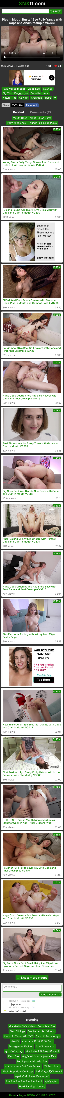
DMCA (31, 1095)
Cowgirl (23, 97)
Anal (45, 93)
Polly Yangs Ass (16, 122)
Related (18, 112)
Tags (22, 1095)
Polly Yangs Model (14, 88)
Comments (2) (40, 112)
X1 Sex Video (51, 1066)
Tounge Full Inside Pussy (42, 122)
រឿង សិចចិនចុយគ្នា (14, 1051)
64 (59, 65)
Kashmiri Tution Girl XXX (18, 1036)
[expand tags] (55, 98)
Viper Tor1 (33, 88)
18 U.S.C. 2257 (46, 1095)
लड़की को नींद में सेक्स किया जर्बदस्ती (32, 1076)
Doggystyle (21, 93)
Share (6, 105)
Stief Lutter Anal (45, 1046)
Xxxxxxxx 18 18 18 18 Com (37, 1041)
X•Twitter (17, 105)
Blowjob (48, 88)
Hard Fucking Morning (32, 1086)
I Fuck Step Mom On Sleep (17, 1071)
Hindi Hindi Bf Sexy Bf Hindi (42, 1051)
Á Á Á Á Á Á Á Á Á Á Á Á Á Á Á (24, 1081)
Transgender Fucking (21, 1046)
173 (48, 65)
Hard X (15, 1041)
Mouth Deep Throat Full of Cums (32, 117)
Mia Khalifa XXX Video (22, 1026)
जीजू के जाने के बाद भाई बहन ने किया (39, 1056)
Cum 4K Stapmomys (48, 1036)
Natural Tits (9, 97)
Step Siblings (17, 1031)
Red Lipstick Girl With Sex (32, 1061)
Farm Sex (13, 1056)
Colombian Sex (46, 1026)
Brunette (36, 93)
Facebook (32, 105)
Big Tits (7, 93)
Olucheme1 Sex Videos (41, 1031)
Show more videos (34, 977)
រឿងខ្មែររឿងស (51, 1081)
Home (12, 1095)
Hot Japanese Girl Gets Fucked (23, 1066)
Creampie (36, 97)
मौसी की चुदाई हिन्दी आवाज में (49, 1071)
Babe (48, 97)
